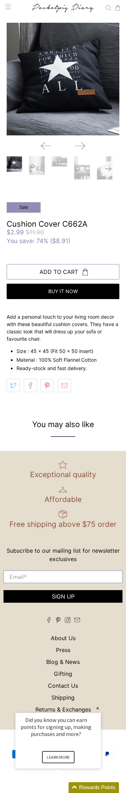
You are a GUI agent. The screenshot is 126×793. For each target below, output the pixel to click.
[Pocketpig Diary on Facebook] (49, 620)
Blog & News (63, 661)
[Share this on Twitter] (13, 385)
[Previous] (46, 146)
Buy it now (63, 291)
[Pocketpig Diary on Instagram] (68, 620)
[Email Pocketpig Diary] (77, 620)
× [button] (97, 708)
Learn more (58, 757)
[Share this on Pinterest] (47, 385)
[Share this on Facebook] (30, 385)
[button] (66, 787)
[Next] (80, 146)
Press (63, 649)
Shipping (63, 697)
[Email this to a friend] (64, 385)
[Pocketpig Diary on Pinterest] (58, 620)
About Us (63, 638)
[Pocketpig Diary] (62, 8)
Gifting (63, 673)
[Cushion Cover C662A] (63, 79)
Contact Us (63, 685)
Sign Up (63, 596)
